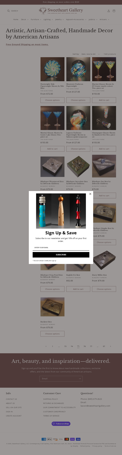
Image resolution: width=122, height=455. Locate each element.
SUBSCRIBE (61, 254)
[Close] (90, 194)
